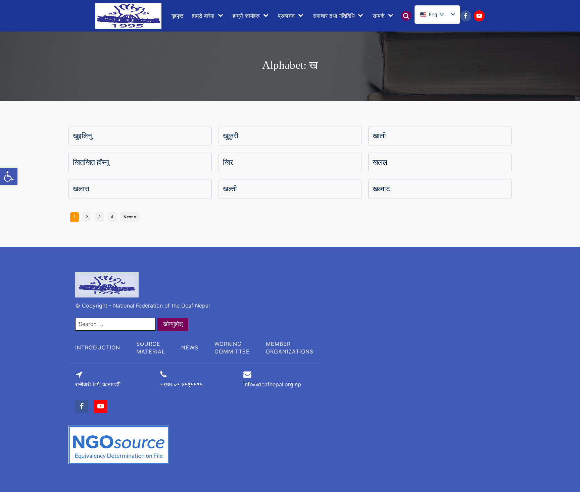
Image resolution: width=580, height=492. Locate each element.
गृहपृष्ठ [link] (177, 15)
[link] (8, 176)
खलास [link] (81, 189)
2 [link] (87, 216)
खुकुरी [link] (230, 136)
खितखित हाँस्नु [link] (91, 162)
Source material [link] (150, 347)
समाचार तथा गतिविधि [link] (333, 15)
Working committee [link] (232, 347)
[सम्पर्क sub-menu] (392, 15)
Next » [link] (130, 216)
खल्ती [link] (230, 189)
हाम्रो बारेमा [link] (203, 15)
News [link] (189, 347)
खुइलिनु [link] (82, 136)
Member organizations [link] (289, 347)
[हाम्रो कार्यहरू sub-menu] (267, 15)
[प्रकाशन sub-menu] (302, 15)
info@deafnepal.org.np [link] (272, 384)
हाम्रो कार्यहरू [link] (246, 15)
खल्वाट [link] (381, 189)
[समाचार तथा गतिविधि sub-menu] (362, 15)
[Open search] (406, 16)
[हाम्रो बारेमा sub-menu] (222, 15)
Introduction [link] (97, 347)
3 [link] (99, 216)
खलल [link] (380, 162)
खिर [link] (228, 162)
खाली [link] (379, 136)
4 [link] (112, 216)
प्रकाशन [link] (286, 15)
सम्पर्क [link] (379, 15)
